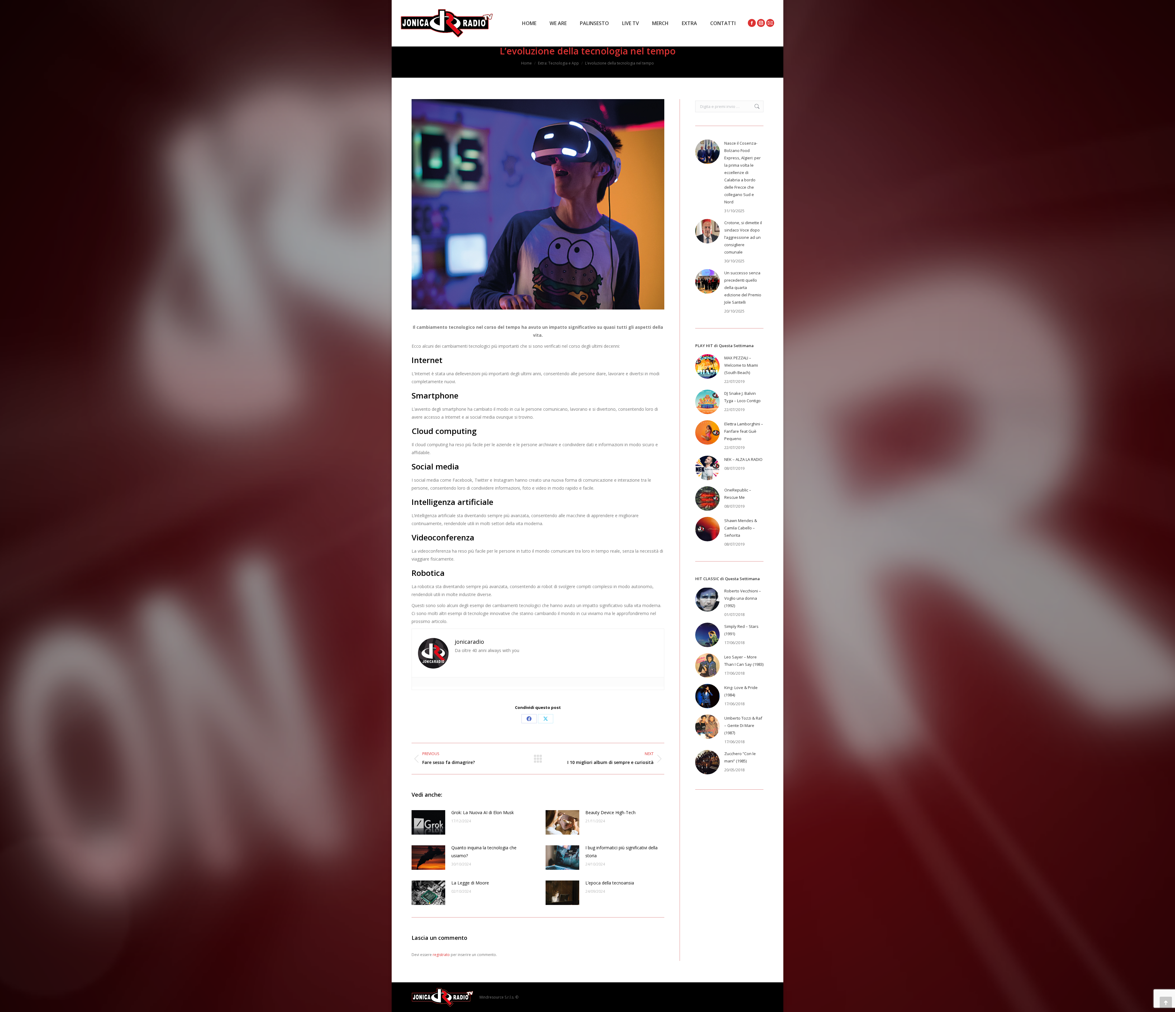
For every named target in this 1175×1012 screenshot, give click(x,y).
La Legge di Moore (470, 883)
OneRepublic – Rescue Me (737, 493)
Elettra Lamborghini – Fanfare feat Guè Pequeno (743, 431)
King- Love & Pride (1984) (741, 691)
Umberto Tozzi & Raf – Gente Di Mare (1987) (743, 725)
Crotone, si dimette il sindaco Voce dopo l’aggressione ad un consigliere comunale (743, 237)
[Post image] (428, 822)
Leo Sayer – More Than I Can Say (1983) (743, 660)
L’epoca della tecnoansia (609, 883)
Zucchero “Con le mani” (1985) (740, 757)
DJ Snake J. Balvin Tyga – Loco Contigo (742, 397)
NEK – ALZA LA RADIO (743, 459)
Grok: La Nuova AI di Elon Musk (482, 812)
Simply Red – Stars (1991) (741, 630)
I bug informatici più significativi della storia (621, 851)
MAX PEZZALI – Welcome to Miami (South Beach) (741, 365)
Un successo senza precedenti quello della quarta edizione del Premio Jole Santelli (742, 287)
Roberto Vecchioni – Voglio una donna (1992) (742, 598)
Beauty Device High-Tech (610, 812)
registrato (441, 954)
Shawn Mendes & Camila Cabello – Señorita (740, 528)
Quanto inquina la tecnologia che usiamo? (484, 851)
